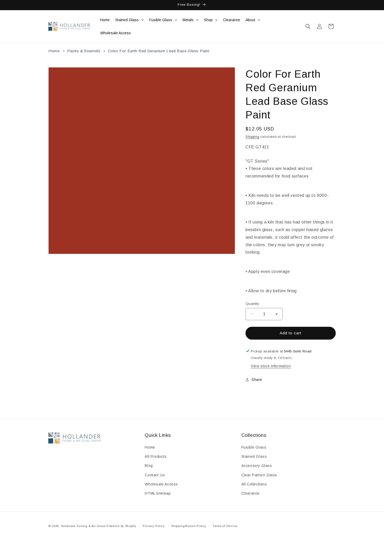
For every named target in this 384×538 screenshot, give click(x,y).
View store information (271, 366)
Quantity (252, 304)
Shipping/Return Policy (188, 525)
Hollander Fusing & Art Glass (83, 526)
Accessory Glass (256, 466)
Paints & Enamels (84, 51)
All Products (155, 457)
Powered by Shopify (121, 526)
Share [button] (257, 379)
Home (54, 51)
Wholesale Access (161, 484)
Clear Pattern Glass (259, 475)
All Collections (254, 484)
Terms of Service (225, 525)
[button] (308, 26)
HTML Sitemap (158, 493)
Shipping (252, 137)
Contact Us (155, 475)
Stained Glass (254, 457)
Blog (149, 466)
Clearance (250, 493)
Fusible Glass (253, 447)
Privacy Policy (154, 525)
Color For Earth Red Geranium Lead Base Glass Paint (159, 51)
